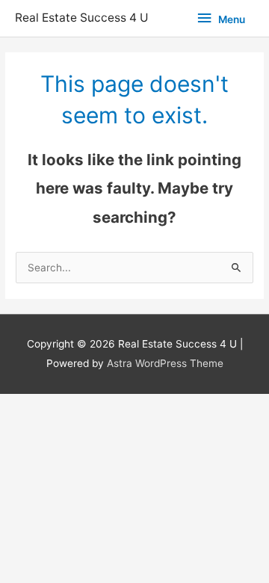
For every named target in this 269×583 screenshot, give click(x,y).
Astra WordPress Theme (165, 363)
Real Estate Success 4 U (82, 17)
